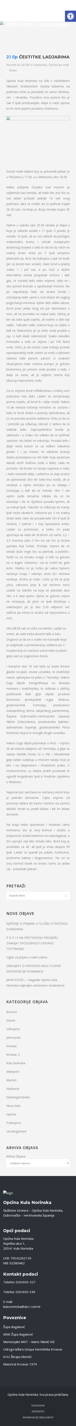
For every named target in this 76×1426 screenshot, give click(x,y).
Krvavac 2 (13, 1054)
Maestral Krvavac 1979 (20, 1364)
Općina (53, 65)
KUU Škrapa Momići (17, 1357)
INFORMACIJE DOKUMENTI (38, 1417)
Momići (11, 1080)
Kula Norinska (15, 1063)
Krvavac (11, 1046)
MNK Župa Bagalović (18, 1334)
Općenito (38, 1411)
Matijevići (12, 1072)
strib (66, 65)
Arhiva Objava (15, 1156)
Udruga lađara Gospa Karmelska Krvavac (32, 1349)
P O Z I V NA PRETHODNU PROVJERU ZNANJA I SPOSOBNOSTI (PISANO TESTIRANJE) (32, 943)
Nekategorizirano (18, 1097)
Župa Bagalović (14, 1327)
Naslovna (40, 65)
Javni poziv (13, 1037)
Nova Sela (13, 1106)
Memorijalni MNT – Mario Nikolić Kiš (28, 1342)
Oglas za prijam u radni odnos (26, 957)
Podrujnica (13, 1123)
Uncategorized (16, 1131)
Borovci (11, 1012)
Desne (10, 1020)
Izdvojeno (13, 1029)
